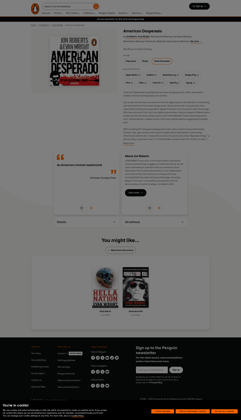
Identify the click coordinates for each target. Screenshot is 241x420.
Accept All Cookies (224, 411)
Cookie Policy (77, 416)
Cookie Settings (163, 411)
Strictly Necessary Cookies (192, 411)
